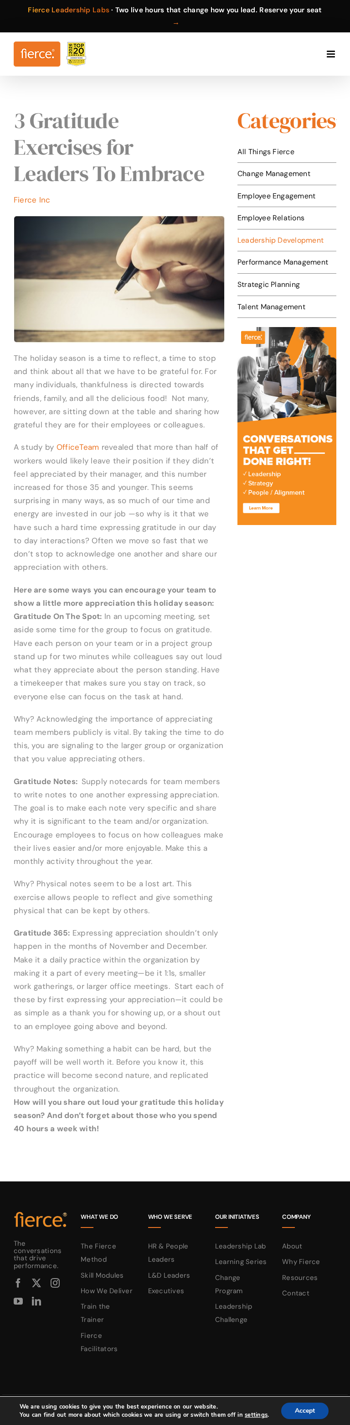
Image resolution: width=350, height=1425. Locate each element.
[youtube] (18, 1301)
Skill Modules (102, 1275)
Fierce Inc (32, 200)
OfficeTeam (78, 447)
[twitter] (36, 1283)
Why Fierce (301, 1261)
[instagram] (55, 1283)
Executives (166, 1290)
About (292, 1246)
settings (256, 1415)
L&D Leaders (169, 1275)
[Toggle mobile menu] (331, 54)
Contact (295, 1293)
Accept (305, 1410)
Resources (300, 1277)
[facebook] (18, 1283)
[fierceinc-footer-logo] (41, 1212)
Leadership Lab (240, 1246)
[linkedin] (36, 1301)
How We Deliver (107, 1290)
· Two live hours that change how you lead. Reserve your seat (175, 16)
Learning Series (241, 1261)
